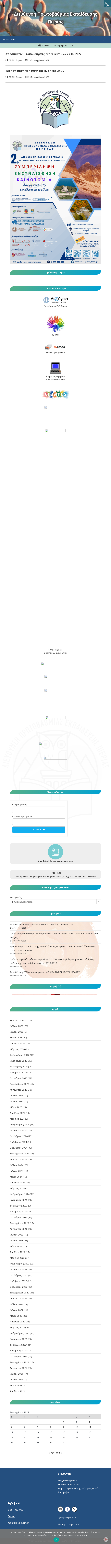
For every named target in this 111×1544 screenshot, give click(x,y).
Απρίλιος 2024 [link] (17, 1182)
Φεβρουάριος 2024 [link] (19, 1194)
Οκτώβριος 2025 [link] (18, 1078)
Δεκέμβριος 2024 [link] (19, 1136)
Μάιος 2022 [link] (16, 1315)
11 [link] (90, 1426)
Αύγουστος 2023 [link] (18, 1228)
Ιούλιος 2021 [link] (16, 1373)
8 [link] (50, 1426)
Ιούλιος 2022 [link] (16, 1304)
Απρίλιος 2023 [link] (17, 1252)
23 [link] (64, 1437)
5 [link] (11, 1426)
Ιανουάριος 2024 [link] (18, 1199)
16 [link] (64, 1432)
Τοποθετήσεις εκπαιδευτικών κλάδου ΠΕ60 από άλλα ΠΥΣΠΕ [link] (41, 924)
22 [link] (51, 1437)
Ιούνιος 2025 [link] (16, 1101)
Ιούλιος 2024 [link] (16, 1165)
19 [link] (12, 1437)
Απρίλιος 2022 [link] (17, 1321)
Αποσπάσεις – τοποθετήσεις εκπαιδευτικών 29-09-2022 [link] (43, 54)
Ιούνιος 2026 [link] (16, 1031)
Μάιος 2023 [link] (16, 1246)
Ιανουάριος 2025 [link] (18, 1130)
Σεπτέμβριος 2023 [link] (19, 1223)
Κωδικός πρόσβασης (22, 816)
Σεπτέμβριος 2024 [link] (19, 1153)
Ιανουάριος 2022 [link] (18, 1339)
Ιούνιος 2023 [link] (16, 1240)
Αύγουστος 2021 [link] (18, 1367)
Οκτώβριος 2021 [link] (18, 1356)
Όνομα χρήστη (19, 804)
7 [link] (37, 1426)
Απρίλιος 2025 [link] (17, 1112)
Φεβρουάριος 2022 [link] (19, 1333)
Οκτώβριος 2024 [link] (18, 1147)
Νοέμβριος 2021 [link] (18, 1350)
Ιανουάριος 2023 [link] (18, 1269)
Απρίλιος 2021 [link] (17, 1391)
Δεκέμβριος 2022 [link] (19, 1275)
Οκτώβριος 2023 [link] (18, 1217)
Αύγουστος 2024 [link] (18, 1159)
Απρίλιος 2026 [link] (17, 1043)
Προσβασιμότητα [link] (67, 1517)
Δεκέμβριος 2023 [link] (19, 1205)
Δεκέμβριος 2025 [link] (19, 1066)
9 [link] (63, 1426)
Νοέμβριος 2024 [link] (18, 1141)
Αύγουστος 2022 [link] (18, 1298)
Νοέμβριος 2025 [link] (18, 1072)
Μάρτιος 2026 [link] (17, 1049)
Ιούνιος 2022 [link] (16, 1310)
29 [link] (51, 1442)
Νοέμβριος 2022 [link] (18, 1281)
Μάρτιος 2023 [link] (17, 1257)
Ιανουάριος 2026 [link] (18, 1060)
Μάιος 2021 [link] (16, 1385)
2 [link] (63, 1421)
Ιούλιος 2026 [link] (16, 1026)
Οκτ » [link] (59, 1452)
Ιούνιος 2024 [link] (16, 1170)
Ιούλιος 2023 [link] (16, 1234)
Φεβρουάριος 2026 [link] (19, 1054)
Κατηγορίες (16, 897)
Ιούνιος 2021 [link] (16, 1379)
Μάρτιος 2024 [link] (17, 1188)
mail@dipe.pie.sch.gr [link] (18, 1522)
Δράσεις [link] (55, 334)
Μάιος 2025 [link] (16, 1107)
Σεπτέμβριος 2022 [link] (19, 1292)
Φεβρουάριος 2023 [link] (19, 1263)
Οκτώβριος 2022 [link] (18, 1286)
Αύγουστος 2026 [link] (18, 1020)
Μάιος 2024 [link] (16, 1176)
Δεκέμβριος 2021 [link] (19, 1344)
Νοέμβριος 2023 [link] (18, 1211)
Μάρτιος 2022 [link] (17, 1327)
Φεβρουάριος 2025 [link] (19, 1124)
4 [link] (89, 1421)
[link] (107, 3)
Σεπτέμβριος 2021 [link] (19, 1362)
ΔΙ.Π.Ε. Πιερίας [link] (15, 60)
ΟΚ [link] (56, 1539)
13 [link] (25, 1432)
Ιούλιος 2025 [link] (16, 1095)
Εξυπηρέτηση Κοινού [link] (68, 1524)
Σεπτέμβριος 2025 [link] (19, 1083)
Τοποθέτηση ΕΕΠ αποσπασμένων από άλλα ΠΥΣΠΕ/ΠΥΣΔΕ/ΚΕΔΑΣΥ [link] (45, 972)
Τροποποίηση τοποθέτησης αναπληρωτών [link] (34, 70)
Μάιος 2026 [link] (16, 1037)
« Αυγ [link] (51, 1452)
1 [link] (50, 1421)
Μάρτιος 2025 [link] (17, 1118)
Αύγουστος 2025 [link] (18, 1089)
